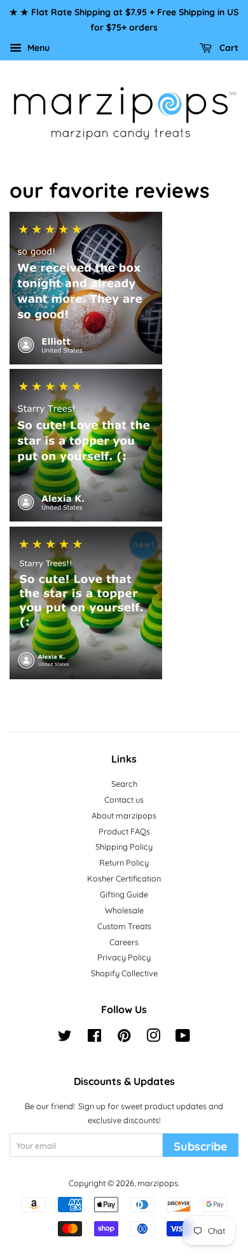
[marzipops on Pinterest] (124, 1038)
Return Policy (124, 862)
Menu (37, 47)
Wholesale (124, 910)
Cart (227, 47)
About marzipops (124, 815)
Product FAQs (124, 831)
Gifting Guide (124, 894)
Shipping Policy (124, 846)
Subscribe (201, 1146)
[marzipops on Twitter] (65, 1038)
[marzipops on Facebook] (94, 1038)
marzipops (157, 1183)
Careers (124, 942)
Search (124, 783)
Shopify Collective (124, 973)
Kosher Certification (124, 878)
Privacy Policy (124, 957)
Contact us (124, 799)
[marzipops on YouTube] (183, 1038)
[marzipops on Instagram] (153, 1038)
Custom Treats (124, 926)
